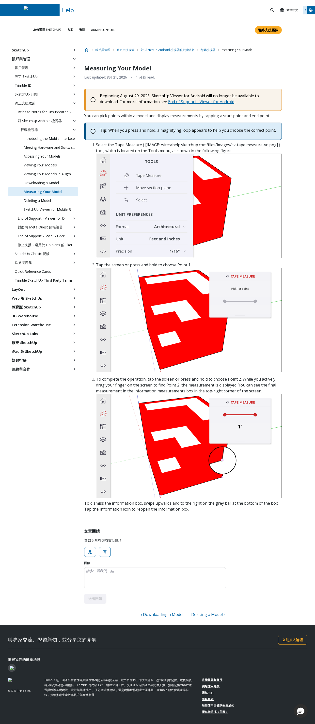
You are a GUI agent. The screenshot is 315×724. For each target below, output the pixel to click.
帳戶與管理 (21, 58)
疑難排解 (19, 360)
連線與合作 (21, 369)
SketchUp (20, 50)
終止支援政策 (25, 103)
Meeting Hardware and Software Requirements (51, 147)
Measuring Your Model (43, 191)
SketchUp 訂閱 (26, 94)
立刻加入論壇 (292, 639)
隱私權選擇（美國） (215, 712)
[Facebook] (12, 668)
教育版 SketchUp (26, 307)
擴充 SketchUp (24, 342)
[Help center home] (86, 50)
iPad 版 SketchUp (27, 351)
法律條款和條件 (212, 680)
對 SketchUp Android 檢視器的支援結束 (44, 120)
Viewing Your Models (40, 165)
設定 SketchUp (26, 76)
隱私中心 (208, 693)
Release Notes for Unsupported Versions (48, 112)
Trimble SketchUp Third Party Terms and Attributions (46, 280)
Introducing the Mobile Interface (49, 138)
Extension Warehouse (31, 324)
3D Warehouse (25, 315)
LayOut (18, 289)
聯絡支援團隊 (268, 30)
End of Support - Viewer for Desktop (44, 218)
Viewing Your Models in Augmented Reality (51, 174)
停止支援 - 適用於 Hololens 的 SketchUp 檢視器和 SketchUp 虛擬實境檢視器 (48, 244)
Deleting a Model (37, 200)
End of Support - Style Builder (41, 236)
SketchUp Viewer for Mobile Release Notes (51, 209)
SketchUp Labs (25, 333)
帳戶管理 (22, 67)
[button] (301, 711)
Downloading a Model (41, 182)
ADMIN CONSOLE (103, 30)
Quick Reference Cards (33, 271)
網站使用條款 (211, 686)
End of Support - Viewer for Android (201, 101)
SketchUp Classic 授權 (32, 253)
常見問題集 (23, 262)
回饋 (87, 563)
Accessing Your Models (42, 156)
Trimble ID (23, 85)
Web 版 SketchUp (27, 298)
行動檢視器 (29, 129)
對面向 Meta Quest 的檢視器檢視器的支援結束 (44, 227)
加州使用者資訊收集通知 (218, 705)
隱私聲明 (208, 699)
